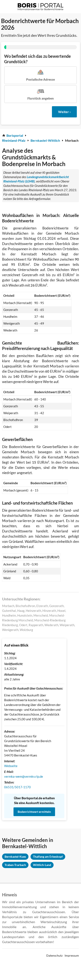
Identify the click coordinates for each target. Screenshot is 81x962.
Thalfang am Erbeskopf (48, 856)
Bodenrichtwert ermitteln (34, 811)
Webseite (10, 766)
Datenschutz (54, 955)
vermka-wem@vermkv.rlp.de (23, 776)
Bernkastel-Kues (15, 856)
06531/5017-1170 (17, 787)
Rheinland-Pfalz (14, 140)
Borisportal (14, 135)
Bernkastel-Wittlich (45, 140)
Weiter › (64, 112)
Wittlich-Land (42, 865)
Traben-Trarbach (15, 865)
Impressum (72, 955)
